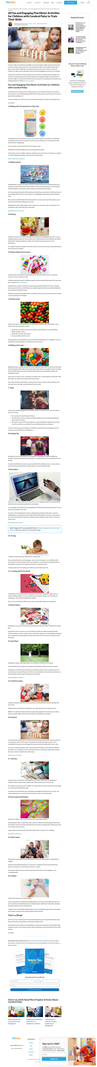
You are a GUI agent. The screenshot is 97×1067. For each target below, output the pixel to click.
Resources (59, 2)
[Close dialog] (94, 1039)
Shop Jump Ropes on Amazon (15, 677)
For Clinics (37, 2)
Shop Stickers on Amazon (14, 833)
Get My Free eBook (34, 989)
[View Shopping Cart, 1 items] (89, 2)
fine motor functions (28, 81)
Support (31, 1054)
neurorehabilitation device (32, 502)
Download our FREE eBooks (36, 940)
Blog (52, 2)
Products (29, 2)
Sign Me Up (54, 1059)
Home (9, 8)
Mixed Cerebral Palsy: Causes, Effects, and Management (14, 1021)
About (31, 1048)
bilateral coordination (20, 282)
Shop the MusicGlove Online (15, 522)
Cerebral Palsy (25, 8)
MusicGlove (13, 502)
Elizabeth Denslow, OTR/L (30, 23)
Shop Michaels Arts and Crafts (16, 210)
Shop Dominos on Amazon (15, 755)
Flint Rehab (44, 23)
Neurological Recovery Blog (16, 8)
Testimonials (46, 2)
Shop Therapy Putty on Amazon (16, 158)
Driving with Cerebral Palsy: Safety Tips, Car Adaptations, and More (34, 1021)
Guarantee (31, 1051)
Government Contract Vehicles (34, 1059)
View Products (70, 2)
